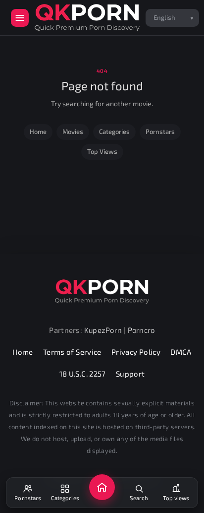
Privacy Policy (135, 351)
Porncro (141, 329)
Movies (72, 131)
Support (130, 373)
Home (38, 131)
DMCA (181, 351)
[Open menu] (20, 18)
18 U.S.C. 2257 (82, 373)
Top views (102, 151)
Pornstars (160, 131)
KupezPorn (103, 329)
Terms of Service (72, 351)
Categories (114, 131)
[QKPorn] (87, 17)
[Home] (102, 487)
